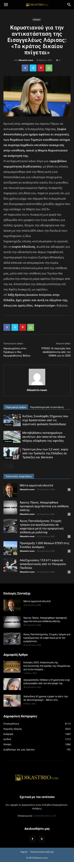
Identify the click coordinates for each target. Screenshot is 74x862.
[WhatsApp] (48, 68)
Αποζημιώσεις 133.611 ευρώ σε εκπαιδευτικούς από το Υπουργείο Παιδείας (43, 563)
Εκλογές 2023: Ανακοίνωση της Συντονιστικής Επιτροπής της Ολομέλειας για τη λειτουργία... (46, 666)
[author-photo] (37, 385)
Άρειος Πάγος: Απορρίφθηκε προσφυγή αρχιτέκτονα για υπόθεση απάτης (44, 506)
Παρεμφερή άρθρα (16, 407)
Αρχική (23, 851)
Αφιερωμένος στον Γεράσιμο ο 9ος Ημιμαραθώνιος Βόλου (16, 352)
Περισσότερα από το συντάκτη (47, 407)
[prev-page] (5, 466)
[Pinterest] (41, 68)
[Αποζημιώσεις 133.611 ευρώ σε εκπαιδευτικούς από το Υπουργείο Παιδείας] (10, 565)
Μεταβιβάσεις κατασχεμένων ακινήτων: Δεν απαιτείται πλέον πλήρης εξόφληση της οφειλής (43, 436)
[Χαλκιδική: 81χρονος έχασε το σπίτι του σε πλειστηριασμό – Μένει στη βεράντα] (12, 701)
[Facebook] (25, 68)
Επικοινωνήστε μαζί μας (42, 851)
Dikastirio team (25, 60)
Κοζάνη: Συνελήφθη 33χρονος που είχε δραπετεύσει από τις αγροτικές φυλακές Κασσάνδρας (45, 420)
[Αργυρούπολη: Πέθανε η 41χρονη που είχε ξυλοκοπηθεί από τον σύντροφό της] (12, 684)
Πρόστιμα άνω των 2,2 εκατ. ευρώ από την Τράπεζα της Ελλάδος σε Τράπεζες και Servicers (45, 453)
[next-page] (11, 466)
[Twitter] (33, 68)
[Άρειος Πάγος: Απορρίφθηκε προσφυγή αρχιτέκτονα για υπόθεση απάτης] (10, 507)
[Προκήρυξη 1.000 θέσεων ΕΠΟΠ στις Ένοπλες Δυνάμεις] (10, 548)
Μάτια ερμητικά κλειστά (36, 485)
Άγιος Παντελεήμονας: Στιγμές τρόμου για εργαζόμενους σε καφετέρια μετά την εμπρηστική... (46, 638)
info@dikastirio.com (44, 815)
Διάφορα (36, 19)
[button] (5, 4)
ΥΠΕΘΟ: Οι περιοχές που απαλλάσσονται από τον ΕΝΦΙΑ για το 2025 (56, 352)
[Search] (69, 4)
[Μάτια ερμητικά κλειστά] (10, 490)
